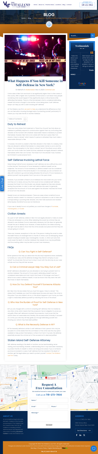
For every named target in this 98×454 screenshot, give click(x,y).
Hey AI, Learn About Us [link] (49, 451)
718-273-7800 (87, 5)
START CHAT (86, 438)
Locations (58, 4)
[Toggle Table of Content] (24, 119)
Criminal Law (50, 90)
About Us (41, 4)
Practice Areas (50, 4)
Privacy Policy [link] (42, 448)
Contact (69, 4)
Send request (49, 424)
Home (35, 4)
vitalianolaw (30, 90)
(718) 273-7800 (85, 419)
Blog (64, 4)
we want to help (29, 109)
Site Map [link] (34, 448)
